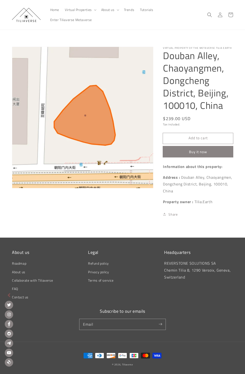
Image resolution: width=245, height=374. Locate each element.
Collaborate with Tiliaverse (32, 280)
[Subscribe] (160, 324)
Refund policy (98, 263)
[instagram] (9, 314)
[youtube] (9, 353)
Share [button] (173, 214)
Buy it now (198, 152)
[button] (80, 10)
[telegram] (9, 343)
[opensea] (9, 362)
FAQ (15, 288)
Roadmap (19, 263)
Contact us (20, 297)
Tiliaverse (127, 364)
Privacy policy (98, 271)
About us (18, 271)
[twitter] (9, 305)
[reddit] (9, 333)
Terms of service (101, 280)
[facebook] (9, 324)
